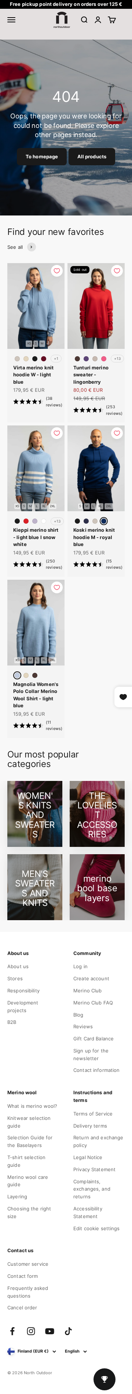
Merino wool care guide (27, 1181)
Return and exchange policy (98, 1141)
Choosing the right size (29, 1212)
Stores (15, 978)
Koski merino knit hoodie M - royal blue (94, 537)
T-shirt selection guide (26, 1161)
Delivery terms (90, 1126)
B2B (11, 1022)
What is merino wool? (32, 1106)
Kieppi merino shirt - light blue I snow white (35, 537)
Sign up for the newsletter (91, 1054)
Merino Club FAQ (93, 1003)
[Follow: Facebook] (12, 1331)
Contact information (96, 1070)
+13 (117, 358)
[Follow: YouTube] (50, 1331)
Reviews (83, 1026)
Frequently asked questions (27, 1292)
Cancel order (22, 1307)
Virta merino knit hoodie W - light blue (33, 375)
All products (92, 156)
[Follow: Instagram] (31, 1331)
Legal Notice (88, 1157)
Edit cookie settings (96, 1228)
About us (18, 966)
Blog (78, 1015)
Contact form (22, 1276)
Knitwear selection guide (29, 1122)
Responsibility (23, 990)
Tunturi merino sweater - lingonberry (91, 375)
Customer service (27, 1264)
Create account (91, 978)
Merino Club (87, 990)
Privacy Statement (94, 1169)
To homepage (42, 156)
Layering (17, 1196)
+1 (56, 358)
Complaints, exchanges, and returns (91, 1189)
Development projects (22, 1006)
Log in (80, 966)
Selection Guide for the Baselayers (29, 1141)
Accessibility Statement (87, 1212)
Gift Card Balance (93, 1038)
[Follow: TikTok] (68, 1331)
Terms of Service (93, 1114)
